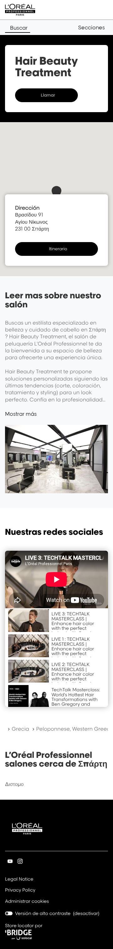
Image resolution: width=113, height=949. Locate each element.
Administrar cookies (27, 901)
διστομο (14, 784)
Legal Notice (19, 879)
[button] (93, 27)
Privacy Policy (20, 890)
